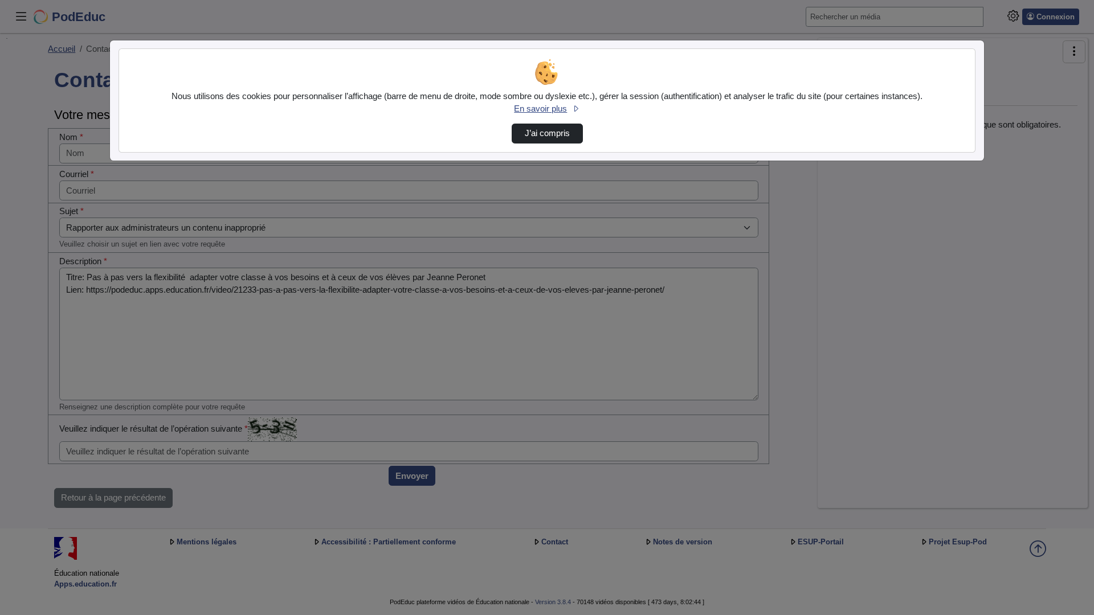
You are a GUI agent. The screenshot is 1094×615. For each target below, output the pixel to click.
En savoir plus (540, 108)
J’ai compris (547, 133)
